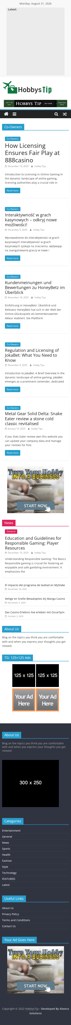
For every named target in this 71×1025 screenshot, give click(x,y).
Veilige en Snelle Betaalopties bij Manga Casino (35, 598)
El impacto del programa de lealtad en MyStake (35, 585)
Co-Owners (13, 138)
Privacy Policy (10, 914)
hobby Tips (40, 166)
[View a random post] (65, 114)
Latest (6, 885)
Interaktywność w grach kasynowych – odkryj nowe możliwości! (31, 220)
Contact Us (9, 926)
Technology (9, 873)
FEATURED (8, 879)
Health (6, 854)
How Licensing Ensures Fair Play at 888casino (32, 152)
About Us (8, 908)
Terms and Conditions (16, 920)
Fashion (7, 860)
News (5, 842)
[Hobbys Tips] (6, 114)
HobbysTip (32, 1008)
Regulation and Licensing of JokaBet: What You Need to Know (32, 355)
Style (5, 867)
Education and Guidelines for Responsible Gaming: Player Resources (33, 543)
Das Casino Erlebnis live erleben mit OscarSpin (35, 612)
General (11, 531)
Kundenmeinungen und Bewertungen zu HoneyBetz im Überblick (35, 287)
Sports (6, 848)
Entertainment (11, 830)
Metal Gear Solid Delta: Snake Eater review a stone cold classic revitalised (33, 418)
